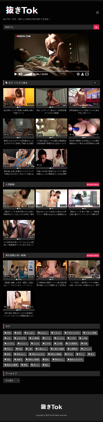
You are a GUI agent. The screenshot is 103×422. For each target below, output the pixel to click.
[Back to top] (95, 414)
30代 (19, 333)
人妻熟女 (73, 349)
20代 (9, 333)
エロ (8, 338)
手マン (81, 354)
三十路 (59, 343)
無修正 (19, 359)
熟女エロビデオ (76, 359)
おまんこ (43, 333)
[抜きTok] (51, 10)
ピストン (23, 343)
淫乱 (8, 359)
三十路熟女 (72, 343)
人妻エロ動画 (58, 349)
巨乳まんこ (21, 354)
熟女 (47, 359)
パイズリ (10, 343)
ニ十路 (84, 338)
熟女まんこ (59, 359)
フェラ (36, 343)
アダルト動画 (91, 333)
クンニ (47, 338)
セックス (60, 338)
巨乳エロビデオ (38, 354)
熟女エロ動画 (12, 365)
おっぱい (30, 333)
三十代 (47, 343)
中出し (9, 349)
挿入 (92, 354)
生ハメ (36, 365)
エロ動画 (35, 338)
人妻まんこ (42, 349)
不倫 (85, 343)
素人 (47, 365)
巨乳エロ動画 (55, 354)
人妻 (30, 349)
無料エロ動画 (33, 359)
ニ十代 (72, 338)
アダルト (57, 333)
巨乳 (8, 354)
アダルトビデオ (73, 333)
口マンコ (87, 349)
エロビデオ (21, 338)
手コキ (70, 354)
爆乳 (25, 365)
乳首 (20, 349)
